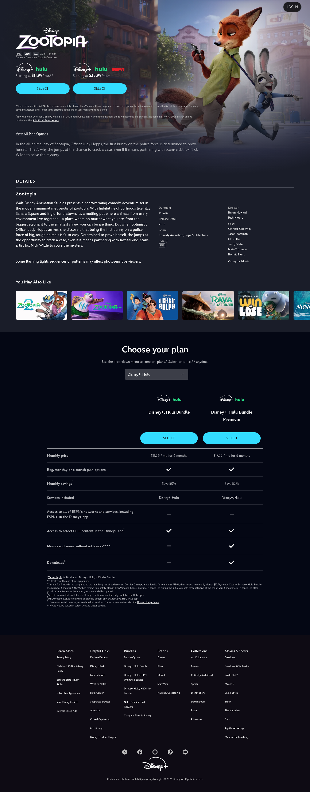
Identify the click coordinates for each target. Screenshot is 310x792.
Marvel (161, 675)
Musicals (196, 666)
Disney (161, 657)
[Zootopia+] (97, 305)
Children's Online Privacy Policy (70, 668)
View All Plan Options (32, 134)
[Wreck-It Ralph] (152, 305)
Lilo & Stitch (231, 692)
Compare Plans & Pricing (137, 715)
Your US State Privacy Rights (68, 682)
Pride (194, 710)
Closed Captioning (100, 719)
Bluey (228, 701)
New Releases (97, 675)
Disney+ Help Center (148, 602)
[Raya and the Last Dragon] (208, 305)
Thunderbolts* (232, 710)
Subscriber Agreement (69, 693)
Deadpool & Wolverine (237, 666)
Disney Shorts (198, 692)
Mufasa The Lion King (236, 737)
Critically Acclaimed (202, 675)
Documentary (198, 701)
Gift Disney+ (97, 728)
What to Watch (98, 683)
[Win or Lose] (263, 305)
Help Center (97, 692)
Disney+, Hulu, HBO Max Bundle (137, 691)
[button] (104, 651)
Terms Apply (55, 577)
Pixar (160, 666)
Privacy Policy (64, 657)
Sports (194, 683)
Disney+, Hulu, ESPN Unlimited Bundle (135, 677)
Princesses (196, 719)
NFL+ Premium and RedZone (134, 704)
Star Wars (163, 683)
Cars (227, 719)
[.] (124, 752)
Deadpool (230, 657)
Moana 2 (229, 683)
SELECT (43, 89)
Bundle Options (132, 657)
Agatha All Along (234, 728)
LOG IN (292, 7)
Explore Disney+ (99, 657)
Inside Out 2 (231, 675)
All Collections (199, 657)
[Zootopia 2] (41, 305)
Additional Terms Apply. (46, 120)
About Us (95, 710)
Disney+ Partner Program (103, 737)
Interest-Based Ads (67, 710)
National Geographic (169, 692)
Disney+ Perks (97, 666)
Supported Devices (100, 701)
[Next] (302, 304)
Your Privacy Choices (67, 702)
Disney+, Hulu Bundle (135, 666)
